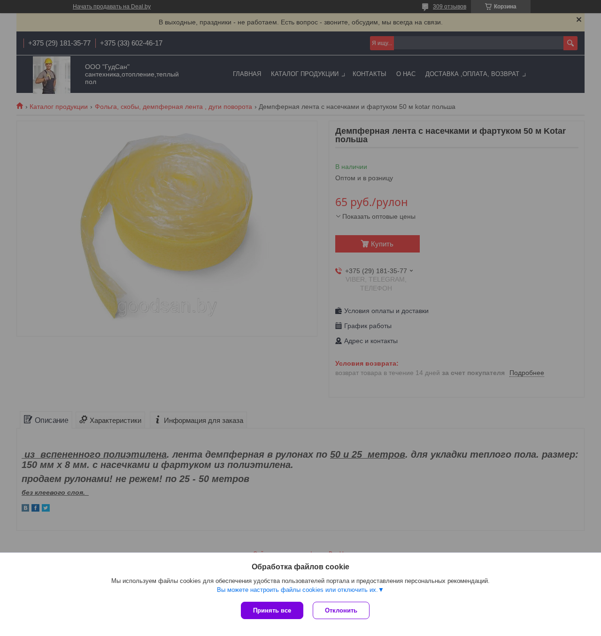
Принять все (272, 610)
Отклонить (341, 610)
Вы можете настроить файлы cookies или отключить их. (297, 589)
